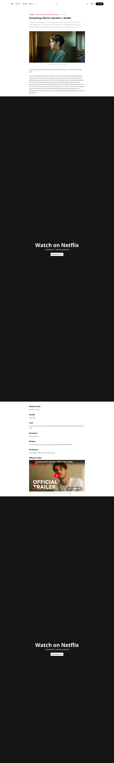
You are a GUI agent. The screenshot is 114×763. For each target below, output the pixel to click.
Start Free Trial (57, 254)
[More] (36, 4)
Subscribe (99, 3)
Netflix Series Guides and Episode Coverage (47, 14)
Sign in (92, 3)
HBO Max (25, 3)
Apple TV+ (18, 3)
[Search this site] (87, 4)
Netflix (31, 3)
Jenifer (32, 14)
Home (11, 3)
